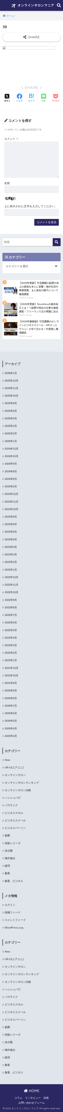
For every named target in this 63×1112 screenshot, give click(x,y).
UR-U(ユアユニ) (14, 767)
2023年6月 (11, 531)
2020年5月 (11, 720)
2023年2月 (11, 562)
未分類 (9, 850)
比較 (46, 1097)
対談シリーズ (12, 843)
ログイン (10, 905)
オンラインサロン (15, 775)
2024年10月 (11, 456)
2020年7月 (11, 705)
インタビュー (33, 1097)
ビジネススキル (14, 813)
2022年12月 (11, 577)
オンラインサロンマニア (35, 5)
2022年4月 (11, 637)
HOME (33, 1091)
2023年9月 (11, 516)
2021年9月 (11, 683)
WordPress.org (14, 927)
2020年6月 (11, 713)
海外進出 (10, 858)
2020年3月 (11, 736)
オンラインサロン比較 (18, 790)
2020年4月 (11, 728)
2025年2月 (11, 433)
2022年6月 (11, 622)
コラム (18, 1097)
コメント (11, 138)
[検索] (57, 242)
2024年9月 (11, 463)
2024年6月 (11, 479)
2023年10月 (11, 509)
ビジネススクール (15, 820)
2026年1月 (11, 373)
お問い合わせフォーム (31, 1102)
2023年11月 (11, 501)
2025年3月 (11, 426)
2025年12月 (11, 380)
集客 (7, 873)
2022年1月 (11, 660)
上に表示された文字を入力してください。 (30, 206)
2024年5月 (11, 486)
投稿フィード (12, 912)
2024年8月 (11, 471)
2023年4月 (11, 547)
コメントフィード (15, 920)
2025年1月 (11, 441)
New (7, 760)
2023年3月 (11, 554)
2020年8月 (11, 698)
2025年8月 (11, 403)
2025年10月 (11, 395)
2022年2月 (11, 652)
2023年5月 (11, 539)
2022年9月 (11, 600)
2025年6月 (11, 411)
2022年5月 (11, 630)
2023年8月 (11, 524)
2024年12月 (11, 448)
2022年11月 (11, 584)
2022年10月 (11, 592)
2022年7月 (11, 615)
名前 (7, 183)
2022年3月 (11, 645)
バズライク (11, 805)
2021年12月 (11, 668)
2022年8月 (11, 607)
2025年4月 (11, 418)
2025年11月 (11, 388)
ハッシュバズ (12, 797)
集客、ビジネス (14, 881)
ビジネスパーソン (15, 828)
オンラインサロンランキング (22, 782)
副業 (7, 835)
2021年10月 (11, 675)
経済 (7, 865)
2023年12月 (11, 494)
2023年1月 (11, 569)
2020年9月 (11, 690)
